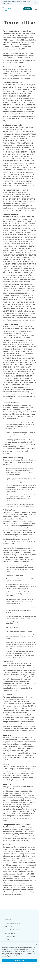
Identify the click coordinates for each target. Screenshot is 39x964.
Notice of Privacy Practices (12, 923)
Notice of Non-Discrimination (13, 930)
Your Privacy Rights (19, 960)
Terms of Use (8, 926)
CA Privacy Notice (10, 933)
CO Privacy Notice (10, 936)
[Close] (37, 945)
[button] (36, 9)
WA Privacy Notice (10, 940)
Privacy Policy (9, 920)
